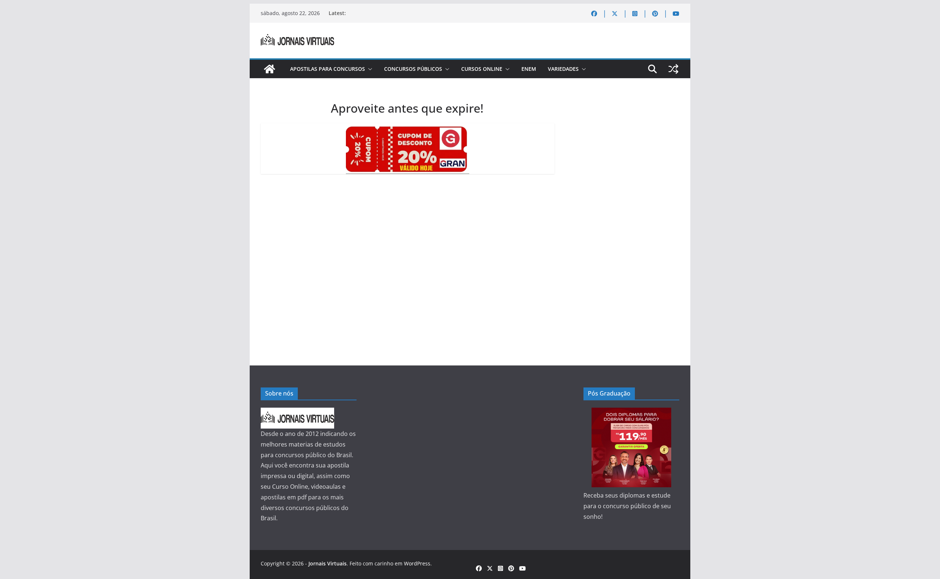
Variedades (563, 68)
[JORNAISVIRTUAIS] (297, 413)
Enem (528, 68)
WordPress (417, 563)
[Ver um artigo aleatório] (673, 69)
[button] (368, 69)
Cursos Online (481, 68)
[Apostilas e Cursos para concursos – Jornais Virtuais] (269, 69)
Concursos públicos (413, 68)
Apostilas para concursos (327, 68)
